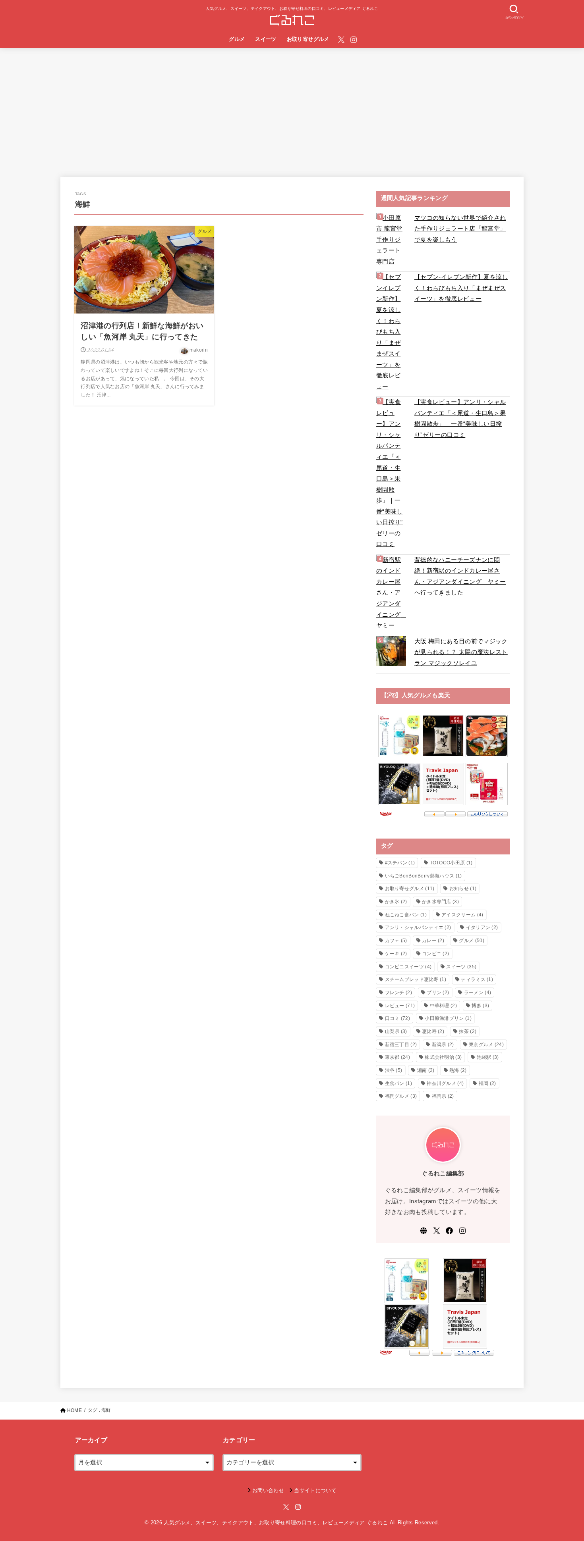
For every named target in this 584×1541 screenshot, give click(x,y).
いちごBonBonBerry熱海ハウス (423, 876)
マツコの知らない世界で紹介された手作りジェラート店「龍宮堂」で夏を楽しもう (460, 229)
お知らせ (462, 888)
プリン (438, 992)
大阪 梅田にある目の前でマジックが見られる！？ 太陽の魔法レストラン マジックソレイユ (461, 652)
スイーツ (266, 39)
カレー (433, 940)
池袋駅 (488, 1057)
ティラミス (477, 979)
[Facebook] (449, 1230)
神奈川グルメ (445, 1083)
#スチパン (400, 863)
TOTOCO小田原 (451, 863)
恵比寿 (433, 1031)
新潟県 (443, 1044)
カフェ (396, 940)
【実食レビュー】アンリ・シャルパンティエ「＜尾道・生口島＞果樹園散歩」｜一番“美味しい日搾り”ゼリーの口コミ (460, 418)
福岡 (487, 1083)
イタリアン (482, 927)
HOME (74, 1410)
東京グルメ (486, 1044)
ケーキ (396, 953)
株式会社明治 (443, 1057)
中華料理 (443, 1005)
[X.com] (341, 39)
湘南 (426, 1070)
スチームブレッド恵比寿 (416, 979)
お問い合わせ (268, 1490)
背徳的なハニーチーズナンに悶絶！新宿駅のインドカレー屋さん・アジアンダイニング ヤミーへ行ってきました (460, 576)
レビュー (400, 1005)
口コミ (397, 1018)
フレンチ (398, 992)
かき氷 (396, 901)
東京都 (397, 1057)
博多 (480, 1005)
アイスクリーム (462, 915)
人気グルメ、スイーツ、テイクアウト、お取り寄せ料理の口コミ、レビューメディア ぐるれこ (276, 1523)
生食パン (398, 1083)
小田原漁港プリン (448, 1018)
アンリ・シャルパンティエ (418, 927)
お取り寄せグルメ (308, 39)
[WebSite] (423, 1230)
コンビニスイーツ (408, 967)
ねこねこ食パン (406, 915)
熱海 (458, 1070)
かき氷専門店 (440, 901)
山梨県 (396, 1031)
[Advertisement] (292, 107)
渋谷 (393, 1070)
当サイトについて (315, 1490)
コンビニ (435, 953)
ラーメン (477, 992)
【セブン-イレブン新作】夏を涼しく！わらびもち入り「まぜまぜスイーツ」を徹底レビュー (461, 288)
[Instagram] (353, 39)
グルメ (237, 39)
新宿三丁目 (401, 1044)
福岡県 (443, 1096)
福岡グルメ (401, 1096)
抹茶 (467, 1031)
